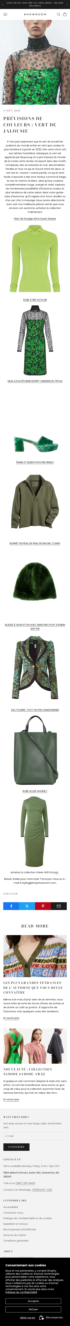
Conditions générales (16, 1240)
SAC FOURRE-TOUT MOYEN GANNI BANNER (35, 710)
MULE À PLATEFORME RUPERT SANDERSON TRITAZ (35, 381)
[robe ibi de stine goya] (35, 340)
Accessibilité (10, 1207)
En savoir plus (11, 1018)
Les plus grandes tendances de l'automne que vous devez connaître (33, 988)
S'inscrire (16, 1147)
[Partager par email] (59, 906)
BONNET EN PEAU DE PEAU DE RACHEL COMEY (35, 543)
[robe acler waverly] (35, 831)
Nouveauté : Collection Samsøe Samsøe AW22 (27, 1071)
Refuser (33, 1309)
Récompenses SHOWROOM (19, 1229)
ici (57, 872)
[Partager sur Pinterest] (43, 906)
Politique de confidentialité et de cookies (27, 1218)
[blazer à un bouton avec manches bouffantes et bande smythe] (35, 669)
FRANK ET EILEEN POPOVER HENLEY (35, 462)
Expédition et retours (15, 1224)
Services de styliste (14, 1235)
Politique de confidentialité (21, 1292)
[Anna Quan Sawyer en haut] (35, 259)
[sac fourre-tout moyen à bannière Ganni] (35, 750)
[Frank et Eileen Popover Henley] (35, 503)
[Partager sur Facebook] (11, 906)
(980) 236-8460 (25, 1183)
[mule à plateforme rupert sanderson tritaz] (35, 421)
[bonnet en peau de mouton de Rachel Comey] (35, 584)
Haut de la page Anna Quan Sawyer (35, 218)
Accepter (33, 1301)
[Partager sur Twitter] (27, 906)
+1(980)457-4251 (42, 1190)
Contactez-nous (13, 1212)
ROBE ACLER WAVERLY (35, 791)
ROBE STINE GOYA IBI (35, 300)
